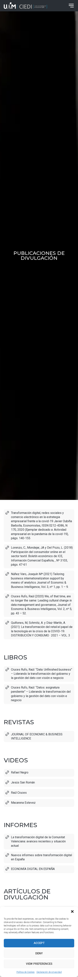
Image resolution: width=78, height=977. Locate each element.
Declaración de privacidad (49, 972)
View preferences (39, 963)
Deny (39, 953)
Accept (39, 943)
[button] (72, 911)
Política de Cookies (25, 972)
